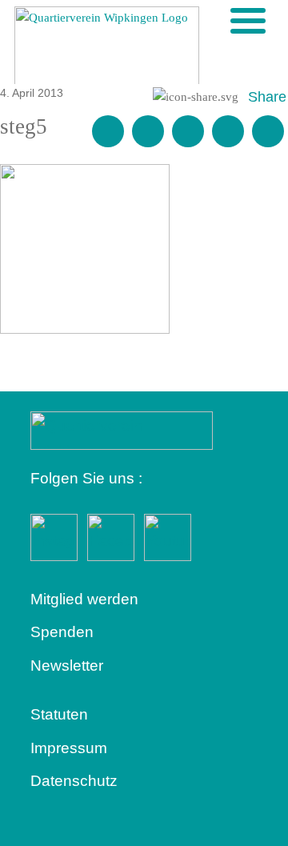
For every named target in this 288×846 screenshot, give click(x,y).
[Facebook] (148, 131)
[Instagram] (228, 131)
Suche (222, 20)
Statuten (59, 714)
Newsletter (66, 665)
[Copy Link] (268, 131)
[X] (188, 131)
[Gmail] (108, 131)
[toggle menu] (248, 21)
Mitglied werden (84, 599)
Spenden (62, 631)
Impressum (68, 748)
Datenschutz (74, 780)
